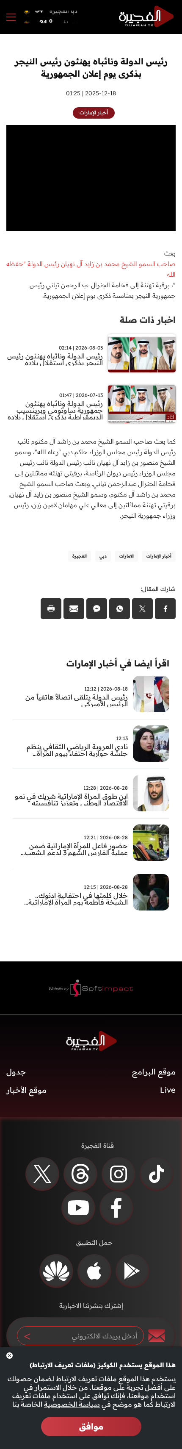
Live (168, 1090)
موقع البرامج (154, 1072)
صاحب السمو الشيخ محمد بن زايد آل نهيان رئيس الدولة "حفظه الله (91, 269)
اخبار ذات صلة (148, 319)
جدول (16, 1072)
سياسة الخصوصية (72, 1404)
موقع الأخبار (26, 1090)
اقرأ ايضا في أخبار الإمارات (117, 663)
